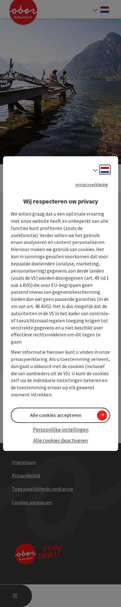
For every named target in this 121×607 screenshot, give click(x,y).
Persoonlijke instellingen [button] (60, 430)
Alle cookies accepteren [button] (56, 415)
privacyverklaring (92, 184)
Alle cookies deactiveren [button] (60, 440)
